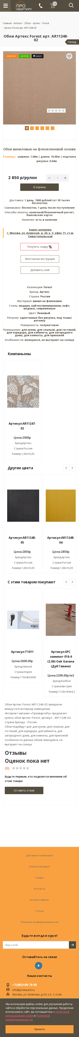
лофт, (66, 305)
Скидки (39, 877)
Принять (39, 1029)
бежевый (43, 313)
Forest (48, 287)
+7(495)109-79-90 (24, 985)
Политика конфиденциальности (39, 922)
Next (72, 468)
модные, (30, 308)
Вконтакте (38, 965)
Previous (66, 468)
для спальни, (46, 329)
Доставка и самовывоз (39, 855)
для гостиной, (66, 329)
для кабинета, (38, 332)
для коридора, (17, 332)
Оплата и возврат (39, 866)
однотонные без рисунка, (38, 317)
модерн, (25, 305)
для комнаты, (33, 335)
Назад (72, 42)
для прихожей (54, 335)
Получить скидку (38, 246)
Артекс (45, 292)
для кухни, (28, 329)
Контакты (39, 888)
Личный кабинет (39, 899)
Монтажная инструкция (40, 259)
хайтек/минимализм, (46, 305)
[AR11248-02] (39, 87)
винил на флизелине (47, 301)
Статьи (39, 911)
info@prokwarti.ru (23, 990)
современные (45, 308)
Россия (45, 296)
